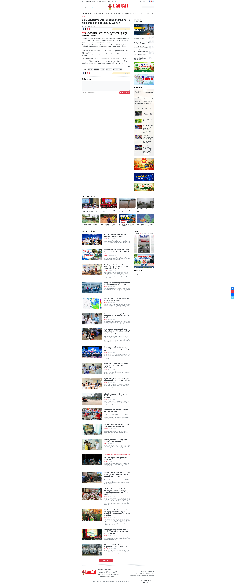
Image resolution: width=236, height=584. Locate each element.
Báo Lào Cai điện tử (118, 7)
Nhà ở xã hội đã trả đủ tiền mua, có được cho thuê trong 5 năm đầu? (116, 546)
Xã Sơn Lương (139, 108)
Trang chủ (83, 13)
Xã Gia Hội (147, 106)
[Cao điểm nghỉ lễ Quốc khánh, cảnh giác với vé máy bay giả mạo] (92, 429)
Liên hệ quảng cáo (112, 1)
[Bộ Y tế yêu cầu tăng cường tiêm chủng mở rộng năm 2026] (92, 444)
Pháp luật (113, 13)
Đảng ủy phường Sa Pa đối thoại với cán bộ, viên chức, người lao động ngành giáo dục (116, 531)
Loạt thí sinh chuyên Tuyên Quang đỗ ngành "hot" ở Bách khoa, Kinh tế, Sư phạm (116, 316)
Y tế (105, 443)
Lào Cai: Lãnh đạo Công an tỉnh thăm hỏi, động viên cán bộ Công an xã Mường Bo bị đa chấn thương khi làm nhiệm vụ (117, 512)
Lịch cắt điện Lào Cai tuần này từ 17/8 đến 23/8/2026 (141, 37)
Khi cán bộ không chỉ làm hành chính (89, 225)
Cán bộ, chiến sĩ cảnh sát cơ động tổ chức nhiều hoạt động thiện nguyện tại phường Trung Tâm (117, 474)
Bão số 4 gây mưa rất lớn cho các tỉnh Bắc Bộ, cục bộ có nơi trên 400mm (115, 396)
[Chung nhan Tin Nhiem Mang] (147, 581)
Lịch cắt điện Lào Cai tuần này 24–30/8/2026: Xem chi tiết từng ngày (127, 226)
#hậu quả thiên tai (117, 69)
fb (149, 1)
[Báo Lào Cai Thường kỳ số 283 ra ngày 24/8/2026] (144, 244)
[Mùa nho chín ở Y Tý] (138, 121)
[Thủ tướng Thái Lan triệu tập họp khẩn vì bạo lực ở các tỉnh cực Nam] (138, 113)
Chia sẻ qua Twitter (85, 29)
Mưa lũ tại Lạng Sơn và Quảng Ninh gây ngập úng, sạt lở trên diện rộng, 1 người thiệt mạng (117, 331)
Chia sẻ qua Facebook (83, 29)
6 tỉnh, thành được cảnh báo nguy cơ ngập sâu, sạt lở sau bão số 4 (107, 226)
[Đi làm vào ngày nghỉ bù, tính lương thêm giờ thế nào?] (92, 414)
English (143, 1)
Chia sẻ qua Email (89, 29)
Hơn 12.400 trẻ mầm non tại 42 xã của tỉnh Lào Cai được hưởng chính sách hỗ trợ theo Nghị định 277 (148, 139)
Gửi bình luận (125, 92)
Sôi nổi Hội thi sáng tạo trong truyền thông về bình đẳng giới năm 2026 (108, 210)
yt (151, 1)
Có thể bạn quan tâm (88, 196)
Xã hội (99, 13)
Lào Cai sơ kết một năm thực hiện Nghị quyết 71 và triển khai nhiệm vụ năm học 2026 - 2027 (141, 53)
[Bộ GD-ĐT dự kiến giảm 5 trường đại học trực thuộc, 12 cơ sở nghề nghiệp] (92, 383)
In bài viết (87, 29)
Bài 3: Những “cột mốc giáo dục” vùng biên (117, 457)
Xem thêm (106, 560)
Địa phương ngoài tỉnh (139, 91)
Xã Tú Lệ (138, 101)
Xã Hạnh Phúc (139, 103)
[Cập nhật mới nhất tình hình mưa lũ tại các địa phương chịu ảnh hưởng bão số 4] (127, 203)
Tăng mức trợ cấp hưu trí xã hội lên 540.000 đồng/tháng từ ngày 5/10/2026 (116, 365)
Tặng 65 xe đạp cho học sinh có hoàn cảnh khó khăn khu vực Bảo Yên (117, 284)
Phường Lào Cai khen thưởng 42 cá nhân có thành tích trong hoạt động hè (116, 349)
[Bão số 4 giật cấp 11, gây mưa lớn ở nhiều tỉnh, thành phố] (145, 218)
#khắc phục (108, 69)
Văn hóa (103, 13)
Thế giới (122, 13)
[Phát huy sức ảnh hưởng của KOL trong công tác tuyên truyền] (92, 239)
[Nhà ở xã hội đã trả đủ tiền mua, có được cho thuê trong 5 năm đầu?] (92, 549)
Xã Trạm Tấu (148, 101)
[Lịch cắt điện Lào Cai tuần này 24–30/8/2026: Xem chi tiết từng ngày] (127, 218)
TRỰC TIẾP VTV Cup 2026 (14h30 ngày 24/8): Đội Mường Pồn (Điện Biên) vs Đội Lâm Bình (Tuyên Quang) (148, 149)
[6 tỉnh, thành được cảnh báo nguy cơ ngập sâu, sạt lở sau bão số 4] (108, 218)
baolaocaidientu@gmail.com (107, 576)
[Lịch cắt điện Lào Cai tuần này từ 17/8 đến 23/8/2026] (144, 29)
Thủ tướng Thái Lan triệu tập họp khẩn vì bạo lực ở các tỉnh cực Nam (147, 114)
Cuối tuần (150, 233)
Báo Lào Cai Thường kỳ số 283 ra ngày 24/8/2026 (143, 248)
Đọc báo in (147, 13)
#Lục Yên (90, 69)
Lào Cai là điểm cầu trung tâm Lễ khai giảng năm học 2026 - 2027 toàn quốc (141, 48)
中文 (146, 1)
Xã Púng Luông (149, 98)
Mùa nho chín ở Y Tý (147, 120)
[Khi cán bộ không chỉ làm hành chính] (90, 218)
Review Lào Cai (141, 13)
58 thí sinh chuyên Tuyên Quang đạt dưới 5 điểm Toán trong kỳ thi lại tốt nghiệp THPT (141, 42)
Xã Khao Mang (148, 95)
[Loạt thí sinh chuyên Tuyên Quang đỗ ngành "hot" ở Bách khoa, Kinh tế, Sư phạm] (92, 318)
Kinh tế (95, 13)
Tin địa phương (138, 87)
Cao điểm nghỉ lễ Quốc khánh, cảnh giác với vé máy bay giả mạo (116, 425)
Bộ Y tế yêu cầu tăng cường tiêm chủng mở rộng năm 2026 (115, 440)
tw (232, 297)
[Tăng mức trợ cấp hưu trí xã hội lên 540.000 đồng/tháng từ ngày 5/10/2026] (92, 368)
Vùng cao (137, 233)
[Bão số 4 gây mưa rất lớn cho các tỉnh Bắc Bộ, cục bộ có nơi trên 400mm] (92, 399)
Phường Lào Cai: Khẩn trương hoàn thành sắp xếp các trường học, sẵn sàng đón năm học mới (116, 267)
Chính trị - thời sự (89, 13)
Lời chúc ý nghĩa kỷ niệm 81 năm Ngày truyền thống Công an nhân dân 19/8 (141, 58)
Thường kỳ (144, 233)
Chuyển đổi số (133, 13)
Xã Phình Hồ (148, 103)
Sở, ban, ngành (149, 92)
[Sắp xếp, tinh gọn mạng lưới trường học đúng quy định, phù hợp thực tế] (92, 254)
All (152, 13)
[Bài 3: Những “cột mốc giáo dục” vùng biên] (92, 459)
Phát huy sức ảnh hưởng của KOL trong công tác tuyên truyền (115, 235)
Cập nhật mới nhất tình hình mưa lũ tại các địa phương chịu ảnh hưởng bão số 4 (127, 210)
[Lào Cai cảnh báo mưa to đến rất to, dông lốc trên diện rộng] (92, 303)
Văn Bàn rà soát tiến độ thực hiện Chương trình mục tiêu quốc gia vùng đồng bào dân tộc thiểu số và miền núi (116, 491)
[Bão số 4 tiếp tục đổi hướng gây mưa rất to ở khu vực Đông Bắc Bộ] (145, 203)
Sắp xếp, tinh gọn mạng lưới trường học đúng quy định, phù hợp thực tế (116, 250)
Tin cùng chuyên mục (89, 231)
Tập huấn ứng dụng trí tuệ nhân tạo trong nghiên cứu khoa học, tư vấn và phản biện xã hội (90, 210)
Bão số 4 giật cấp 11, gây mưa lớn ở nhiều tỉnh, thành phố (145, 225)
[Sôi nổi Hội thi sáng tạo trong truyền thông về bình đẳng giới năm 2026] (108, 203)
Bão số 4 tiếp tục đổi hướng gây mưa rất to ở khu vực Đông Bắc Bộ (145, 210)
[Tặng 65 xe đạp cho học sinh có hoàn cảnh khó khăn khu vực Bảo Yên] (92, 287)
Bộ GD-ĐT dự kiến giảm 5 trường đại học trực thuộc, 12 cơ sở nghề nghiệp (117, 380)
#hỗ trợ (102, 69)
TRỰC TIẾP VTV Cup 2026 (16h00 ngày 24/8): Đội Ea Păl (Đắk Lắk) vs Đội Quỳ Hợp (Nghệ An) (148, 129)
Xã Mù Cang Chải (139, 98)
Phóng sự (127, 13)
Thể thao (118, 13)
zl (153, 1)
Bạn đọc (106, 413)
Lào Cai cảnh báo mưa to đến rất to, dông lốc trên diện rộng (116, 300)
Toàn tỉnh (138, 95)
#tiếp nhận (96, 69)
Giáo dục (106, 255)
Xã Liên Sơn (139, 106)
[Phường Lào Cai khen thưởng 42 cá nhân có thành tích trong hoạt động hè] (92, 352)
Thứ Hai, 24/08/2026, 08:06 (89, 1)
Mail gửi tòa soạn (102, 1)
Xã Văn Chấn (148, 108)
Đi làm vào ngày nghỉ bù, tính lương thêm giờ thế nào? (116, 410)
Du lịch (107, 13)
